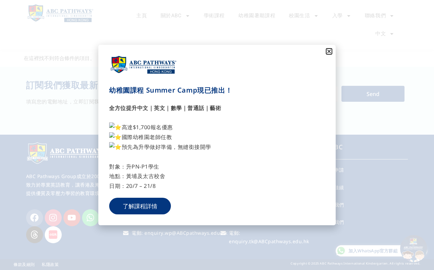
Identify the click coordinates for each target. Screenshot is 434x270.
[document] (217, 135)
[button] (329, 51)
